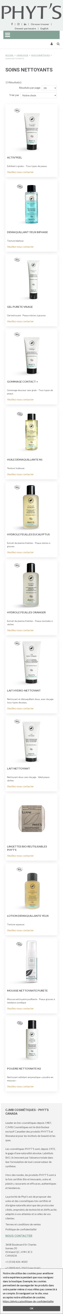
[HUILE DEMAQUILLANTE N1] (31, 432)
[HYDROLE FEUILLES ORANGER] (31, 585)
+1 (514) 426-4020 (16, 1261)
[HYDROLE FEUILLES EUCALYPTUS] (31, 507)
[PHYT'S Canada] (31, 11)
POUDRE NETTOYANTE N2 (24, 1068)
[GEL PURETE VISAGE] (31, 279)
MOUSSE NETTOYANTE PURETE (27, 990)
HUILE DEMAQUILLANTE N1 (25, 459)
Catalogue (22, 55)
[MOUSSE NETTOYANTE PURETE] (31, 963)
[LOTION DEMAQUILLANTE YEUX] (31, 888)
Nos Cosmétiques (40, 55)
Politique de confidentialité (20, 1229)
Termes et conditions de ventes (23, 1224)
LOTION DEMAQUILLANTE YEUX (28, 915)
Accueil (9, 55)
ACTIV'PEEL (14, 157)
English (44, 28)
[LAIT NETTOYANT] (31, 741)
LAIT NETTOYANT (18, 768)
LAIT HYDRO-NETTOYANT (24, 690)
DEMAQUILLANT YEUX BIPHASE (27, 232)
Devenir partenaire (25, 28)
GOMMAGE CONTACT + (22, 381)
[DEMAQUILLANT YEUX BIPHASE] (31, 204)
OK (31, 1308)
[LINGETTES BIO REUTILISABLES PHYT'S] (31, 819)
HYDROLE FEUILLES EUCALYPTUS (28, 534)
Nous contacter (18, 1236)
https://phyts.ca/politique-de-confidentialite (28, 1301)
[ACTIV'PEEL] (31, 130)
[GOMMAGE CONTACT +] (31, 354)
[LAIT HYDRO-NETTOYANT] (31, 663)
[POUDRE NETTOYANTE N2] (31, 1041)
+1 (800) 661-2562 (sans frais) (22, 1267)
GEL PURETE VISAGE (20, 306)
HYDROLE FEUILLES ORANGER (26, 612)
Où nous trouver (40, 24)
